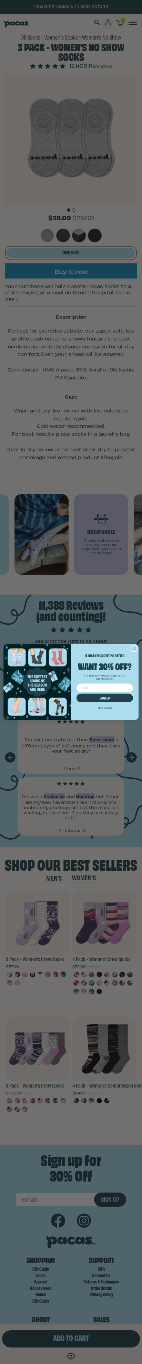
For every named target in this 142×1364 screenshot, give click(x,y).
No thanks (105, 708)
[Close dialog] (134, 649)
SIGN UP (105, 697)
